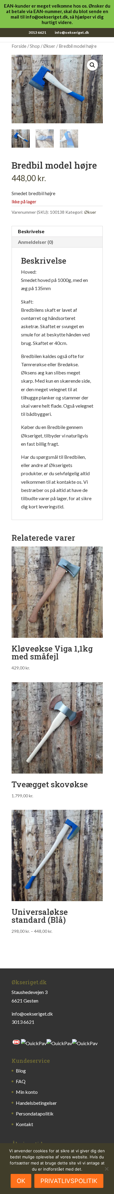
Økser (49, 46)
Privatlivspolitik (68, 1181)
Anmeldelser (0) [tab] (35, 242)
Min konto (27, 1092)
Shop (35, 46)
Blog (21, 1070)
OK (21, 1181)
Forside (19, 46)
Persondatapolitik (35, 1113)
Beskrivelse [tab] (31, 231)
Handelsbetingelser (36, 1103)
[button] (92, 65)
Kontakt (24, 1124)
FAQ (21, 1081)
